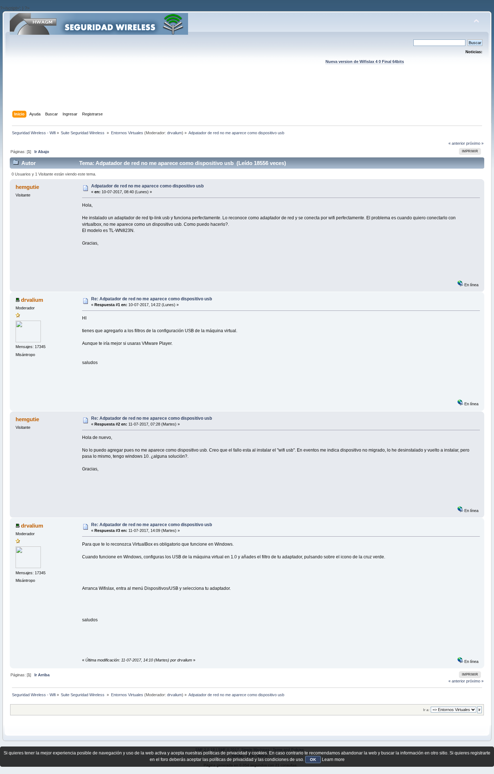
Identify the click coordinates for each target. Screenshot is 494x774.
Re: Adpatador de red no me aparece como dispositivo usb (151, 298)
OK (313, 759)
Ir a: (426, 710)
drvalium (174, 133)
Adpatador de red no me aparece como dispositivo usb (147, 186)
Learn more (333, 759)
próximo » (475, 143)
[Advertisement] (247, 94)
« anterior (456, 143)
